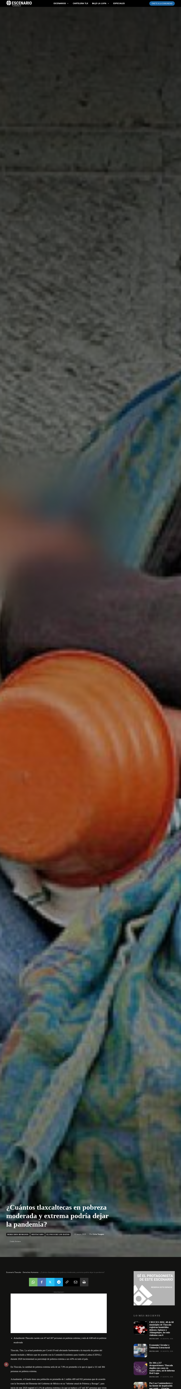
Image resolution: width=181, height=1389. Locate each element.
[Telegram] (58, 1282)
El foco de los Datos (58, 1234)
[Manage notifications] (6, 1364)
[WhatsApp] (33, 1282)
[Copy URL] (67, 1282)
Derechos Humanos (18, 1234)
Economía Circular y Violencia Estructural (159, 1346)
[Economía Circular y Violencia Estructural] (140, 1350)
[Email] (75, 1282)
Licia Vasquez (98, 1234)
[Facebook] (41, 1282)
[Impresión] (84, 1282)
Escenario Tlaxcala (13, 1272)
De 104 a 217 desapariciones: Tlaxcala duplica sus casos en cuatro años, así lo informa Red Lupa (162, 1368)
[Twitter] (50, 1282)
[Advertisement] (59, 1313)
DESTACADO (38, 1234)
